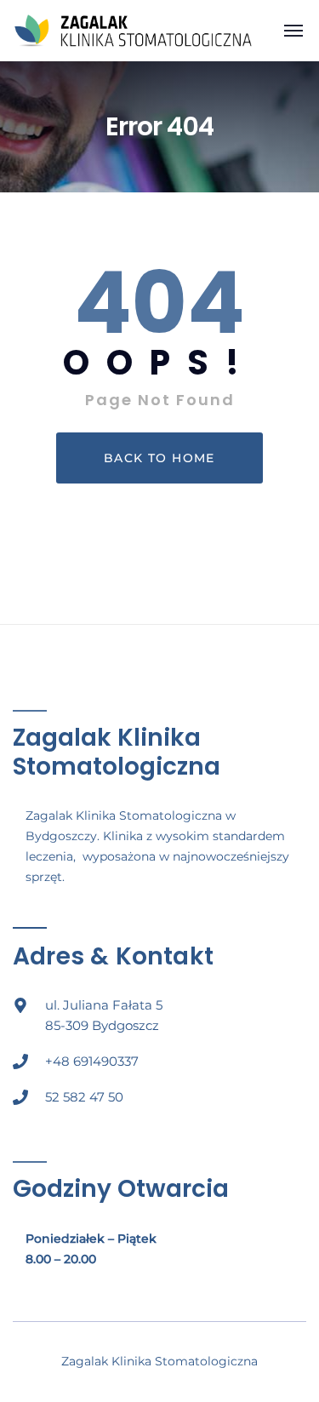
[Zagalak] (133, 29)
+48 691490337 (92, 1061)
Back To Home (159, 458)
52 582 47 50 (84, 1097)
